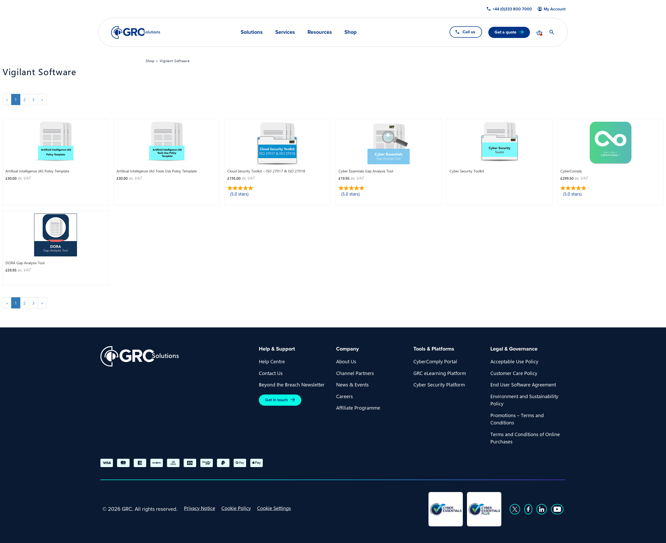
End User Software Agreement (523, 384)
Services (285, 32)
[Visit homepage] (135, 32)
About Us (346, 361)
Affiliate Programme (358, 407)
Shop (350, 32)
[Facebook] (528, 509)
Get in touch (276, 400)
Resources (320, 32)
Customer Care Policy (513, 373)
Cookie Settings (274, 508)
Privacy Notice (199, 508)
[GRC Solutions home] (176, 356)
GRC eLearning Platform (439, 373)
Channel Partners (355, 373)
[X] (515, 509)
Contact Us (271, 373)
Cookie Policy (236, 508)
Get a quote (505, 32)
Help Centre (272, 361)
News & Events (352, 384)
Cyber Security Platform (439, 384)
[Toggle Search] (552, 32)
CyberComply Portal (435, 361)
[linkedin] (541, 509)
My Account (555, 9)
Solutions (252, 32)
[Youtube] (557, 509)
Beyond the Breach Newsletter (292, 384)
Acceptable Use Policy (514, 361)
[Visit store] (539, 32)
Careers (344, 396)
